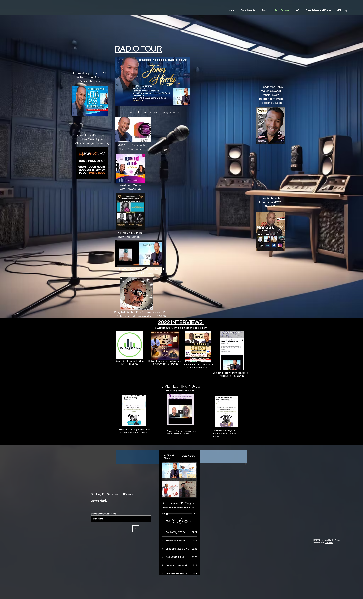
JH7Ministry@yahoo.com (103, 514)
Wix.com (329, 542)
